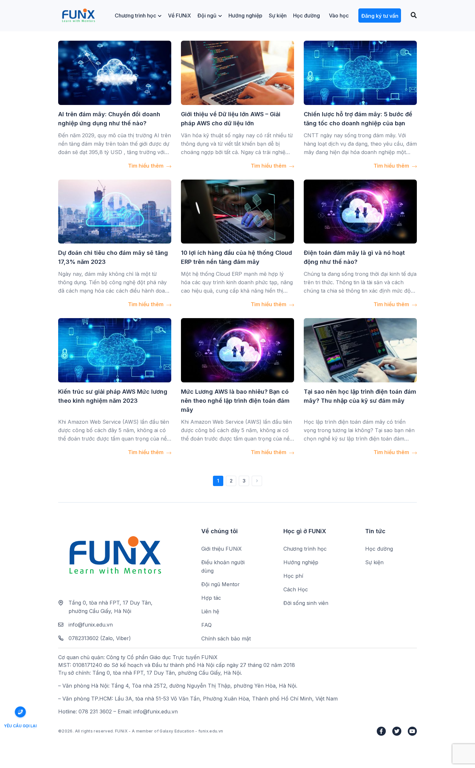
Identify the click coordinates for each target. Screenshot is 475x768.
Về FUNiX (179, 15)
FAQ (206, 625)
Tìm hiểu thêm (146, 165)
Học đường (306, 15)
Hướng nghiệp (245, 15)
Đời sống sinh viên (305, 603)
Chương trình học (135, 15)
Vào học (339, 15)
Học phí (293, 576)
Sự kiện (278, 15)
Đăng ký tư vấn (379, 16)
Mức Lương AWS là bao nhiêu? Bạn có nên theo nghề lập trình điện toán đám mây (235, 400)
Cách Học (295, 589)
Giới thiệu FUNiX (221, 548)
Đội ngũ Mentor (220, 584)
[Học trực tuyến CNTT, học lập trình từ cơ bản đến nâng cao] (78, 15)
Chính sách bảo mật (226, 638)
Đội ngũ (206, 15)
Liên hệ (210, 611)
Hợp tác (211, 598)
